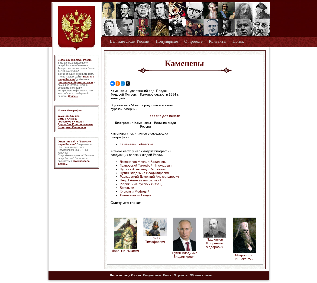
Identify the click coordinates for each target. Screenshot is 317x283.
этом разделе (81, 161)
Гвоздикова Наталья (71, 121)
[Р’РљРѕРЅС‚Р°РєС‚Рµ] (112, 83)
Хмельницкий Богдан (136, 195)
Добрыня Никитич (125, 251)
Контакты (217, 41)
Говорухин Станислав (72, 127)
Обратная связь (201, 275)
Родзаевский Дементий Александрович (149, 176)
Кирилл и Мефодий (134, 191)
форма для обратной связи (75, 82)
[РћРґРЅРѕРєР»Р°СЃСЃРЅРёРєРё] (118, 83)
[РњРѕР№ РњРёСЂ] (123, 83)
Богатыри (127, 188)
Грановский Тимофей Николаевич (145, 165)
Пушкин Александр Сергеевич (142, 169)
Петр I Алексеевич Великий (140, 180)
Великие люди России (129, 41)
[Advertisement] (220, 118)
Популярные (167, 41)
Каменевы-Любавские (136, 144)
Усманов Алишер (69, 116)
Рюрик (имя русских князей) (141, 184)
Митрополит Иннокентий (244, 257)
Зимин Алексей (68, 118)
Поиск (238, 41)
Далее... (73, 96)
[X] (128, 83)
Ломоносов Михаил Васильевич (144, 162)
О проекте (193, 41)
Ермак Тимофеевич (155, 240)
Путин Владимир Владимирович (144, 173)
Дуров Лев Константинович (75, 124)
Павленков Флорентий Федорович (214, 243)
